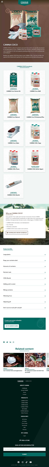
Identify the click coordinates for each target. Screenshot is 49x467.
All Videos (24, 421)
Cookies (36, 465)
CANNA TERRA (24, 402)
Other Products (24, 413)
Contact (24, 394)
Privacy (32, 465)
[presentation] (44, 358)
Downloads (24, 425)
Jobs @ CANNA (24, 390)
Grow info (24, 416)
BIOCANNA (24, 408)
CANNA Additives (24, 411)
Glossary (24, 429)
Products (24, 398)
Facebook (18, 462)
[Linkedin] (10, 342)
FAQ (25, 427)
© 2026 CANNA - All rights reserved (18, 465)
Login (24, 435)
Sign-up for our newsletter (24, 445)
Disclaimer (28, 465)
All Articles (24, 419)
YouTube (30, 462)
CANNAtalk (24, 388)
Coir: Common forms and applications (12, 370)
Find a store (25, 440)
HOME (20, 381)
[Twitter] (7, 342)
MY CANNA (24, 433)
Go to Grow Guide (12, 326)
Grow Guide (24, 423)
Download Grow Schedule (18, 232)
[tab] (24, 253)
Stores (24, 392)
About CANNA (24, 385)
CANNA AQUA (24, 404)
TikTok (26, 462)
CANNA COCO (29, 381)
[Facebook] (4, 342)
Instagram (22, 462)
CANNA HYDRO (24, 406)
